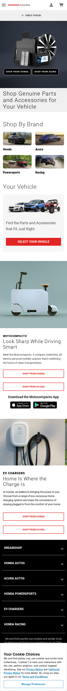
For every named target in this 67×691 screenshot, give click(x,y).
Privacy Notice (34, 669)
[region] (33, 667)
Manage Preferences (33, 684)
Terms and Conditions (35, 676)
